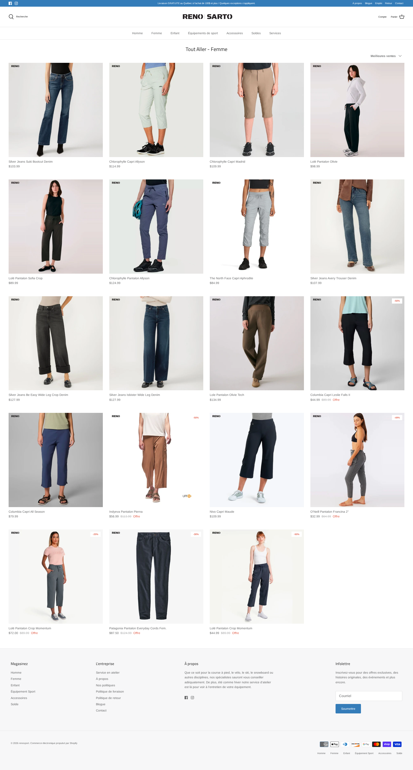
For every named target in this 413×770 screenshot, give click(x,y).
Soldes (256, 33)
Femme (16, 679)
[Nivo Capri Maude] (257, 460)
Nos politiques (105, 685)
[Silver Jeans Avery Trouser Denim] (357, 226)
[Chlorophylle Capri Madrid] (257, 110)
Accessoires (19, 698)
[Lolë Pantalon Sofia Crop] (56, 226)
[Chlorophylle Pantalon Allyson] (156, 226)
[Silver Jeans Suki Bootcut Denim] (56, 110)
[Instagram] (16, 3)
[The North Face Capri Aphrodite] (257, 226)
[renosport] (206, 17)
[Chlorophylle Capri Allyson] (156, 110)
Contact (399, 3)
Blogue (368, 3)
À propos (357, 3)
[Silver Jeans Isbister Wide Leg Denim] (156, 343)
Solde (14, 704)
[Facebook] (10, 3)
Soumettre (348, 708)
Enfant (15, 685)
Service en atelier (108, 672)
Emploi (378, 3)
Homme (16, 672)
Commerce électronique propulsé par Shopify (53, 743)
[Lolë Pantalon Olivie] (357, 110)
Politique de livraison (110, 691)
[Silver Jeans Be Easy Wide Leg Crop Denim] (56, 343)
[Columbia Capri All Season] (56, 460)
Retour (388, 3)
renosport (24, 743)
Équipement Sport (23, 691)
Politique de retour (108, 698)
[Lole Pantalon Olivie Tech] (257, 343)
